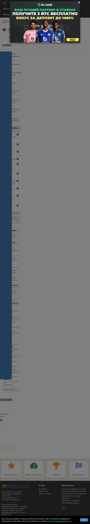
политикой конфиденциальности (58, 521)
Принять (84, 520)
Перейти (45, 22)
